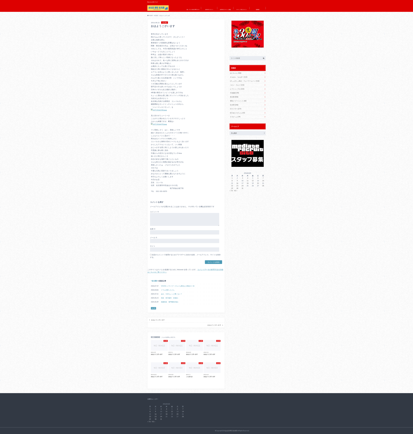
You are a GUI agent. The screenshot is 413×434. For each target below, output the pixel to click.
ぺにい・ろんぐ (237, 85)
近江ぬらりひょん (237, 113)
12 (253, 181)
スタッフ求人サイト (241, 9)
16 (237, 183)
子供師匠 (234, 93)
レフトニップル (237, 89)
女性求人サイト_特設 (225, 9)
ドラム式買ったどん (168, 290)
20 (258, 183)
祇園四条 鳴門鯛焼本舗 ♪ (170, 302)
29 (232, 188)
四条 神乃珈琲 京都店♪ (169, 298)
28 (263, 186)
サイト (152, 246)
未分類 (154, 281)
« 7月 (231, 191)
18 (247, 183)
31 (242, 188)
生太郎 (234, 105)
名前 (153, 229)
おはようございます (158, 320)
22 (232, 186)
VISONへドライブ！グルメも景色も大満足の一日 (177, 286)
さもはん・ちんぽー (238, 77)
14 (263, 181)
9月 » (235, 191)
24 (242, 186)
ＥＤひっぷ (235, 117)
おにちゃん (235, 73)
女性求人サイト (209, 9)
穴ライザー (235, 109)
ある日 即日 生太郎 (231, 431)
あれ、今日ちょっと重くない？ (171, 294)
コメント (154, 212)
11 (247, 181)
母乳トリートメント (238, 101)
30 (237, 188)
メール (153, 237)
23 (237, 186)
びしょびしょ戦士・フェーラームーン (244, 81)
